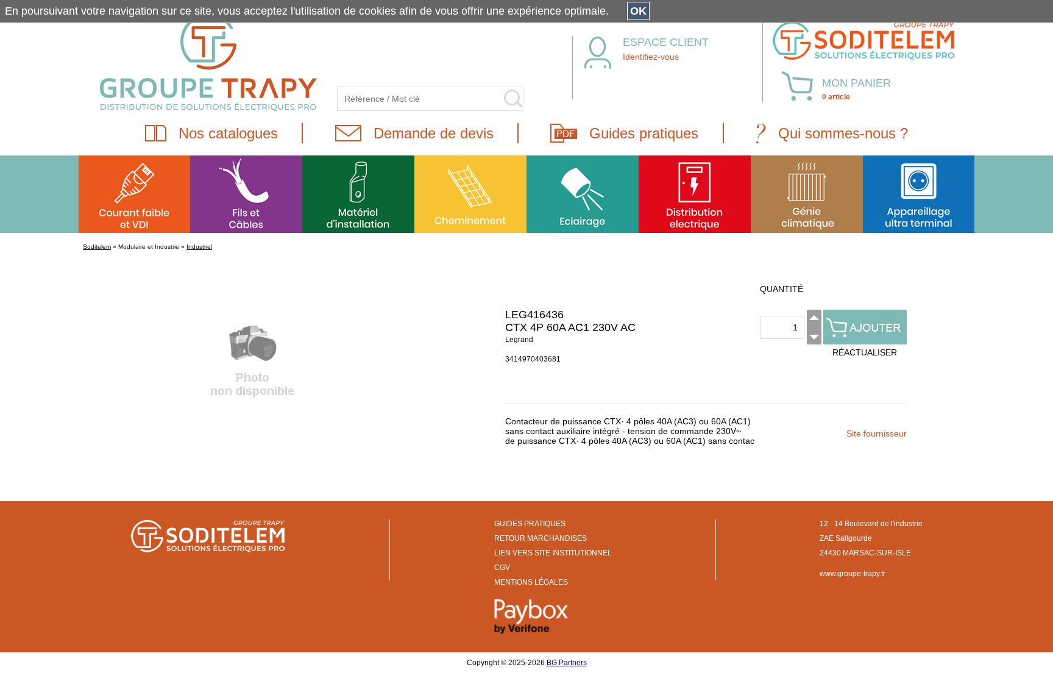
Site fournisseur (876, 433)
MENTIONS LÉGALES (531, 582)
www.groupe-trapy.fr (852, 573)
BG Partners (567, 662)
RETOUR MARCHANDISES (540, 538)
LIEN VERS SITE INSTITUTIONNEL (553, 553)
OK (638, 11)
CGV (502, 567)
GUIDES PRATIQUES (530, 523)
